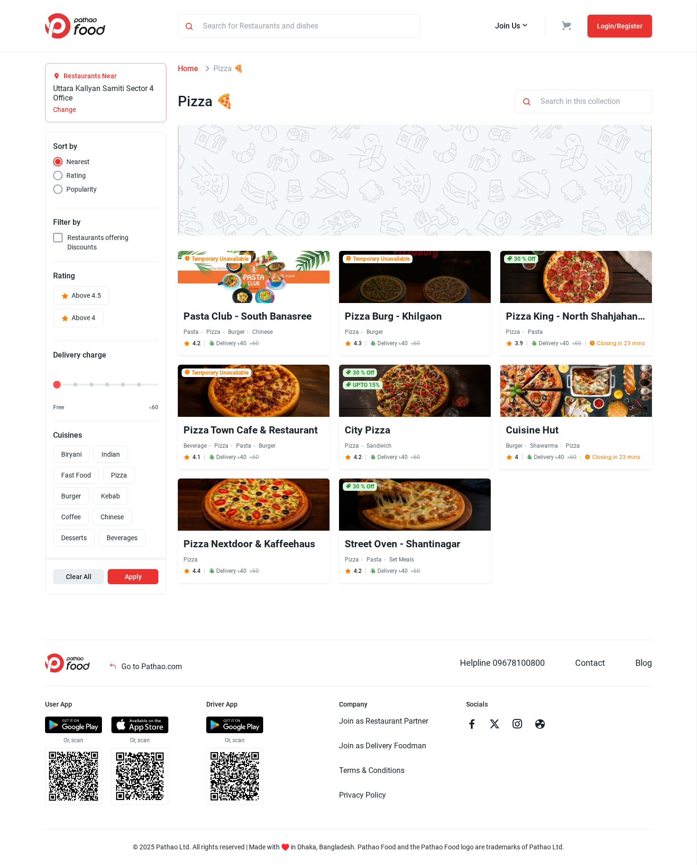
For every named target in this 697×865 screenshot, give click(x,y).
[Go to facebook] (471, 725)
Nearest (78, 162)
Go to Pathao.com (150, 666)
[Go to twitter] (494, 725)
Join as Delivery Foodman (382, 745)
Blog (643, 663)
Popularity (81, 189)
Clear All (79, 576)
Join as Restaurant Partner (383, 721)
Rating (76, 175)
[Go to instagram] (517, 725)
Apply (133, 576)
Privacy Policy (362, 795)
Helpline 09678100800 (502, 663)
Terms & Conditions (371, 770)
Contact (590, 663)
